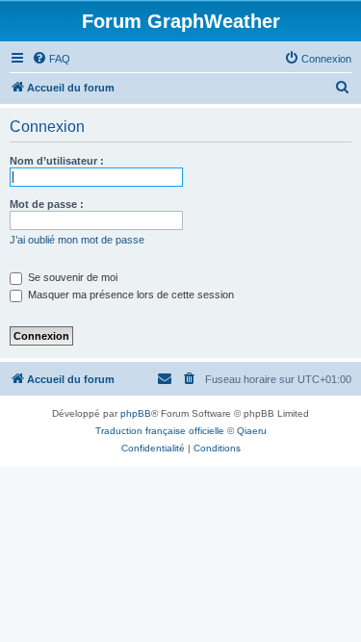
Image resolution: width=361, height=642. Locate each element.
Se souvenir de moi (71, 277)
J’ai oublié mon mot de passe (77, 239)
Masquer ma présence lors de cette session (129, 294)
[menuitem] (51, 58)
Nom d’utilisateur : (57, 161)
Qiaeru (252, 430)
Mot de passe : (47, 204)
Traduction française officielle (159, 430)
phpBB (135, 413)
